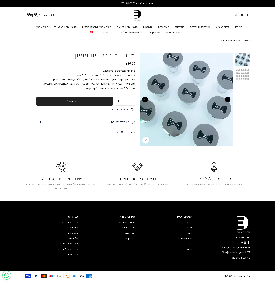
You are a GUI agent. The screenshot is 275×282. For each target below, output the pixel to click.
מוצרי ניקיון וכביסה (200, 27)
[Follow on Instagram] (245, 242)
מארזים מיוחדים (173, 32)
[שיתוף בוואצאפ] (236, 15)
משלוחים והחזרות (127, 222)
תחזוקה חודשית (185, 238)
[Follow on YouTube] (241, 242)
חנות (190, 233)
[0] (38, 15)
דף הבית (188, 222)
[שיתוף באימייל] (242, 15)
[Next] (145, 99)
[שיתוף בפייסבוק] (247, 15)
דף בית (238, 27)
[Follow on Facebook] (248, 242)
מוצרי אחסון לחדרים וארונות (96, 27)
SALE (93, 32)
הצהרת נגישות (128, 227)
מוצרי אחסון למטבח (127, 27)
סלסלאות (148, 27)
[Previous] (227, 99)
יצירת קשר (154, 32)
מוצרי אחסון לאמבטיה (65, 27)
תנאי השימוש (129, 233)
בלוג (190, 243)
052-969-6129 (239, 257)
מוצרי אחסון (42, 27)
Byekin (189, 249)
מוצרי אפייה (108, 32)
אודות (189, 227)
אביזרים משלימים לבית (131, 32)
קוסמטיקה (163, 27)
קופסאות (180, 27)
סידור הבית (223, 27)
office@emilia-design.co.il (233, 252)
